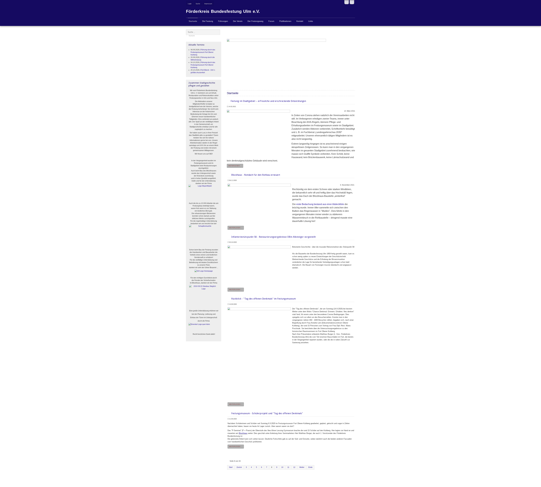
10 (282, 467)
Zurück (239, 467)
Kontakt (299, 21)
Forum (271, 21)
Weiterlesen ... (235, 166)
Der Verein (237, 21)
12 (294, 467)
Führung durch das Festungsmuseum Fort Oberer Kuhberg (203, 52)
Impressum (208, 4)
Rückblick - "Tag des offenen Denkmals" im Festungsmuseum (263, 298)
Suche (198, 4)
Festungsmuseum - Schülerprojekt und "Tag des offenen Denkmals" (267, 413)
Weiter (301, 467)
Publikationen (285, 21)
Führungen (223, 21)
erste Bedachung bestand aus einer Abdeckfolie (320, 204)
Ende (310, 467)
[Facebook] (346, 2)
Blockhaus (243, 433)
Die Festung (207, 21)
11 (288, 467)
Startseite (193, 21)
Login (189, 4)
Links (310, 21)
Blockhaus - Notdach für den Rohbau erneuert (255, 175)
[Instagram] (352, 2)
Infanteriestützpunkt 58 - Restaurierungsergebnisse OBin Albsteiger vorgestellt (273, 237)
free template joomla (270, 485)
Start (230, 467)
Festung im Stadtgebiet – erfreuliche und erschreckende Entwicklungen (268, 101)
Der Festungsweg (255, 21)
